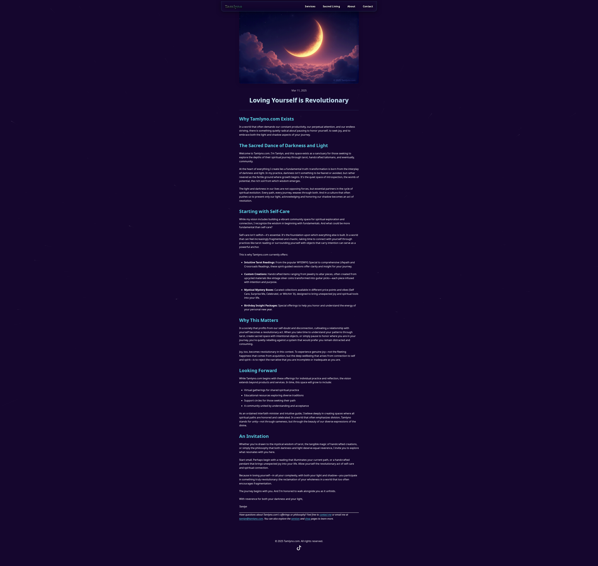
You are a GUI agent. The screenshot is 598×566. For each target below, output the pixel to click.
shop (307, 518)
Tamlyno (233, 6)
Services (310, 6)
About (351, 6)
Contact (368, 6)
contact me (326, 514)
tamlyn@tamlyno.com (251, 518)
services (295, 518)
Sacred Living (331, 6)
